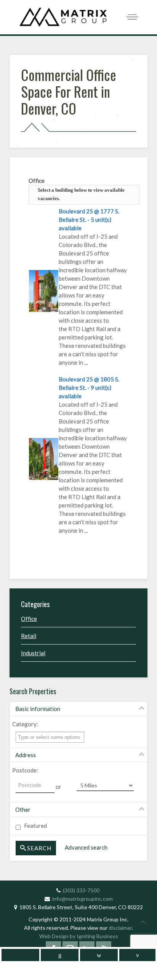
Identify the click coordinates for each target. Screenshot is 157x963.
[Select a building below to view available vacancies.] (43, 289)
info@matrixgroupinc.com (82, 898)
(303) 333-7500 (81, 890)
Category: (25, 724)
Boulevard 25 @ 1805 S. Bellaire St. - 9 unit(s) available (89, 387)
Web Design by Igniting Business (78, 936)
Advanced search (86, 847)
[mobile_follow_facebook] (20, 955)
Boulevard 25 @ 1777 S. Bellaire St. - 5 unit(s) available (89, 219)
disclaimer (120, 927)
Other (22, 809)
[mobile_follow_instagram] (99, 955)
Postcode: (25, 770)
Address (25, 754)
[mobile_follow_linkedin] (59, 955)
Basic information (37, 708)
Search (39, 848)
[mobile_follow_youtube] (137, 955)
